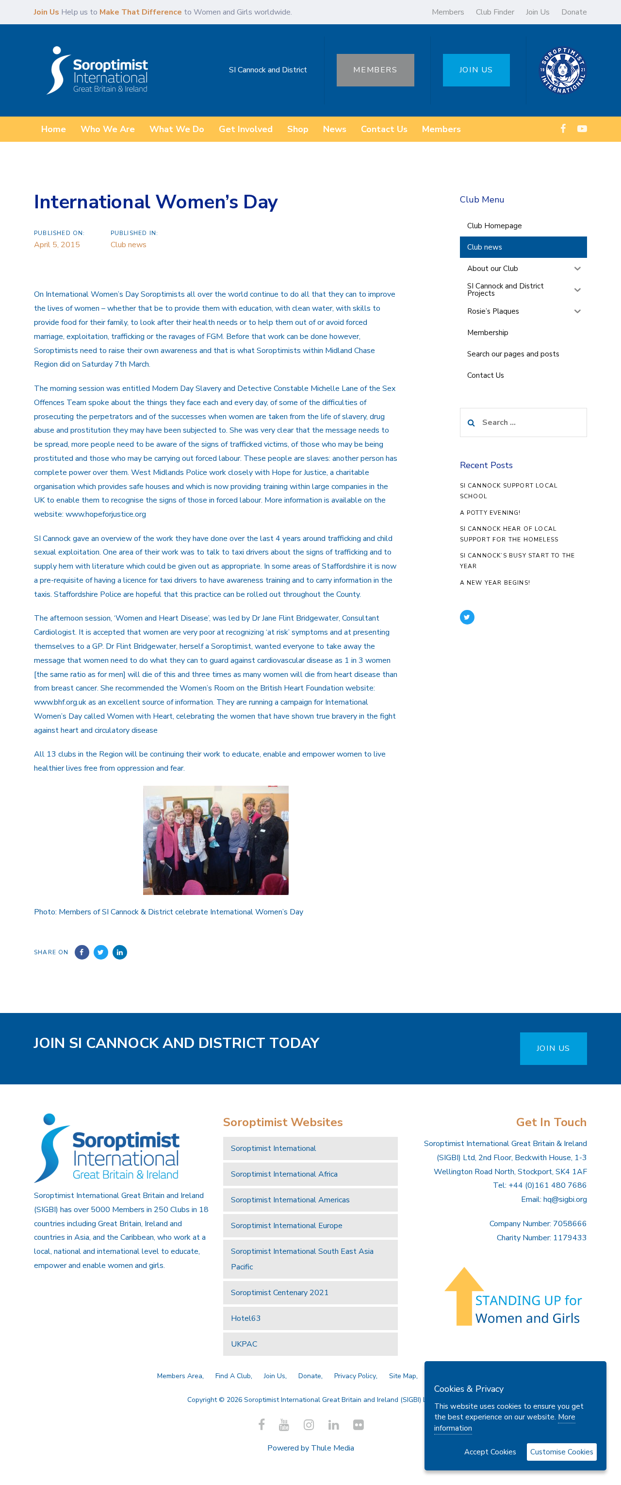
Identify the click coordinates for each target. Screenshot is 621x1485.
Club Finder (495, 12)
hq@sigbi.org (565, 1199)
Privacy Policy (355, 1376)
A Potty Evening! (490, 513)
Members (448, 12)
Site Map (402, 1376)
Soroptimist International (273, 1148)
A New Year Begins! (495, 583)
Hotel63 (246, 1318)
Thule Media (332, 1448)
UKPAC (244, 1344)
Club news (129, 244)
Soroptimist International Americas (290, 1200)
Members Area (179, 1376)
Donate (574, 12)
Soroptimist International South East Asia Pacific (302, 1259)
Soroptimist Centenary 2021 (280, 1292)
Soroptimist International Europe (287, 1225)
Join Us (538, 12)
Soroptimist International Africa (284, 1174)
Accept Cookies (490, 1452)
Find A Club (233, 1376)
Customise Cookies (561, 1452)
